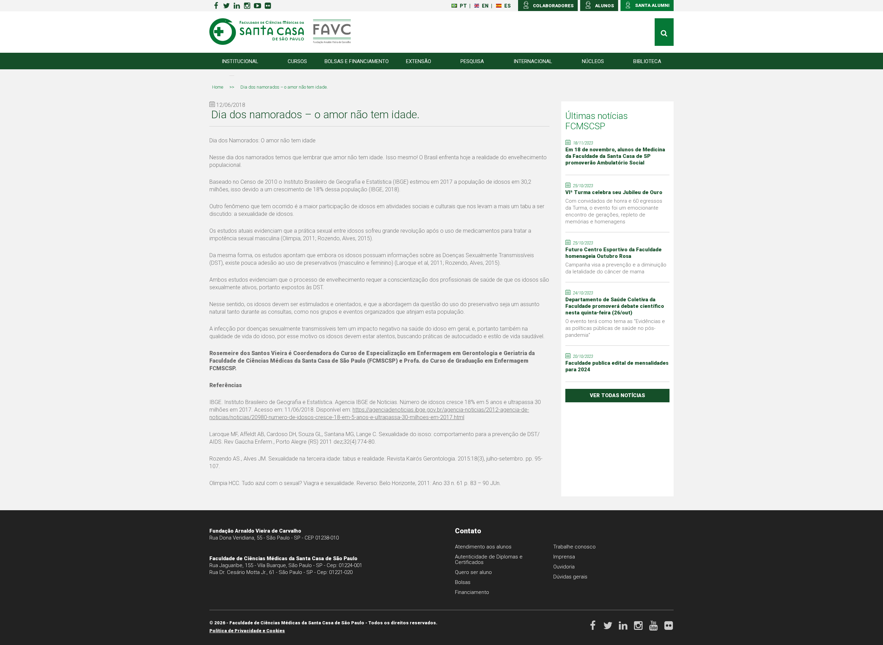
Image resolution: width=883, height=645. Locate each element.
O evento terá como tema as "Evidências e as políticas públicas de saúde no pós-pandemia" (615, 328)
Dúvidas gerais (570, 577)
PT (463, 6)
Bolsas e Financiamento (357, 61)
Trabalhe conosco (574, 547)
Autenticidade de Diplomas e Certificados (489, 559)
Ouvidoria (564, 567)
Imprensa (564, 557)
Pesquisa (472, 61)
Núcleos (593, 61)
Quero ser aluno (473, 572)
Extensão (418, 61)
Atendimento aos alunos (483, 547)
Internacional (533, 61)
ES (507, 6)
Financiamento (472, 592)
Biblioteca (647, 61)
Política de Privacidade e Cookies (247, 630)
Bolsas (462, 582)
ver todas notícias (617, 395)
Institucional (240, 61)
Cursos (297, 61)
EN (485, 6)
